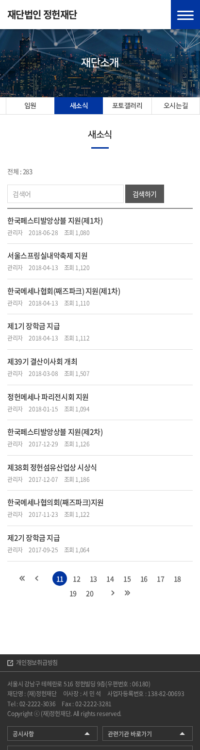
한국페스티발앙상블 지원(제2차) (54, 431)
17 (160, 578)
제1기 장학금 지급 (33, 326)
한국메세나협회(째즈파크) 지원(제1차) (63, 291)
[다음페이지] (113, 593)
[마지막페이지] (127, 593)
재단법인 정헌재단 (42, 14)
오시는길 (176, 106)
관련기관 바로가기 (130, 734)
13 (93, 578)
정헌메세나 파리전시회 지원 (48, 397)
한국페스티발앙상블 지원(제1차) (54, 220)
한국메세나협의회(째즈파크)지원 (55, 502)
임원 (30, 106)
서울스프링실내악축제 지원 (47, 255)
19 (73, 593)
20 (89, 593)
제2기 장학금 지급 (33, 537)
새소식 (79, 106)
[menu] (185, 14)
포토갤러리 (127, 106)
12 (76, 578)
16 (144, 578)
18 (177, 578)
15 (127, 578)
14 (110, 578)
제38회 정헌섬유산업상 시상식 (52, 467)
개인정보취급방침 (37, 662)
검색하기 (145, 194)
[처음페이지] (22, 578)
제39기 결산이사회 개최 (42, 361)
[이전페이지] (37, 578)
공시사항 (23, 734)
